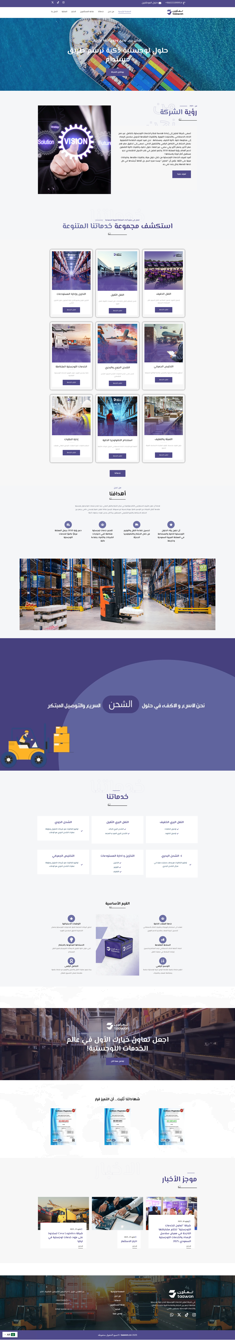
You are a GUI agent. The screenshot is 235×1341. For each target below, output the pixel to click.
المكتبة (64, 11)
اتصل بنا (54, 11)
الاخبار (73, 11)
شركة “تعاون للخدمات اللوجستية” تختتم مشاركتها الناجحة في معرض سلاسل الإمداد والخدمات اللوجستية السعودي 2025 (175, 1234)
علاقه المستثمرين (87, 11)
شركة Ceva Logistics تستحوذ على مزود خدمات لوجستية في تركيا (65, 1237)
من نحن (111, 11)
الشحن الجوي (63, 822)
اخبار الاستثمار (129, 1241)
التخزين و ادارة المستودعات (118, 856)
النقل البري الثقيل (117, 822)
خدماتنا (101, 11)
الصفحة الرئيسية (124, 11)
